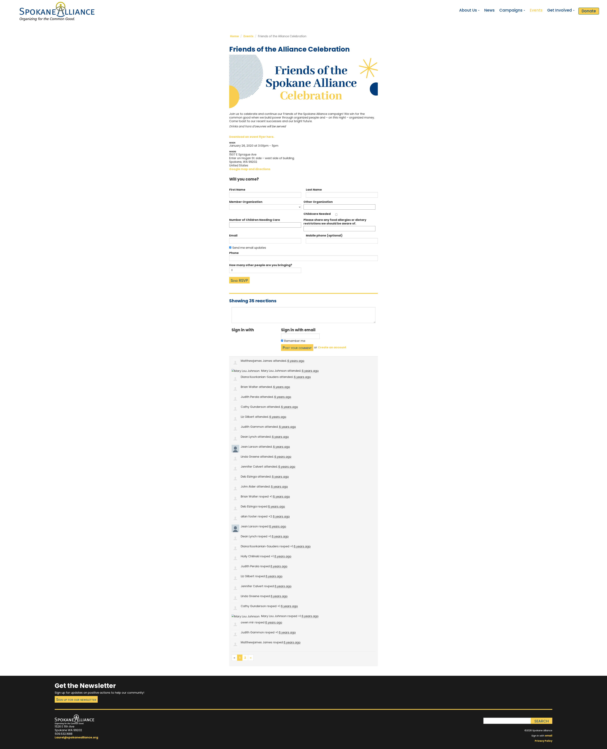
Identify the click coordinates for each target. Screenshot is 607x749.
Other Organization (318, 202)
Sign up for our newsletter (76, 699)
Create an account (332, 347)
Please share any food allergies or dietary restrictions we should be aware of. (335, 221)
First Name (237, 189)
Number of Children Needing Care (254, 220)
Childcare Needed (317, 214)
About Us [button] (468, 10)
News (489, 10)
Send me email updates (249, 247)
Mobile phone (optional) (324, 235)
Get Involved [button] (560, 10)
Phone (234, 253)
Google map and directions (249, 169)
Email (233, 235)
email (548, 735)
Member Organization (245, 202)
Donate (589, 11)
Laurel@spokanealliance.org (76, 737)
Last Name (314, 189)
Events (536, 10)
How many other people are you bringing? (260, 265)
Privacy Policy (543, 741)
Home (234, 36)
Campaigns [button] (511, 10)
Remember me (294, 341)
